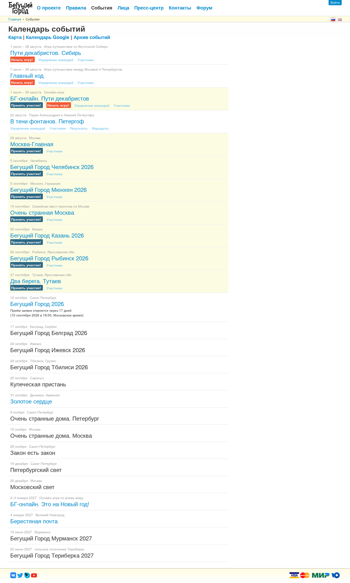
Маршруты (100, 128)
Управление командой (56, 59)
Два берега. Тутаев (35, 281)
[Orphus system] (53, 576)
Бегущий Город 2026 (37, 303)
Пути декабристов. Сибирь (45, 52)
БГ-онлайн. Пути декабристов (49, 98)
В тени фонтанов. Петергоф (47, 121)
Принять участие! (26, 105)
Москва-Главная (31, 144)
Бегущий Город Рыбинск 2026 (49, 258)
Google (47, 37)
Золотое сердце (31, 401)
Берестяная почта (34, 521)
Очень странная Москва (42, 212)
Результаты (79, 128)
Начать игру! (22, 59)
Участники (86, 59)
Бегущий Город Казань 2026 (47, 235)
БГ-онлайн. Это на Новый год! (49, 504)
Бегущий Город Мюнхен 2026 (48, 189)
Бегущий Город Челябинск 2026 (52, 166)
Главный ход (27, 75)
